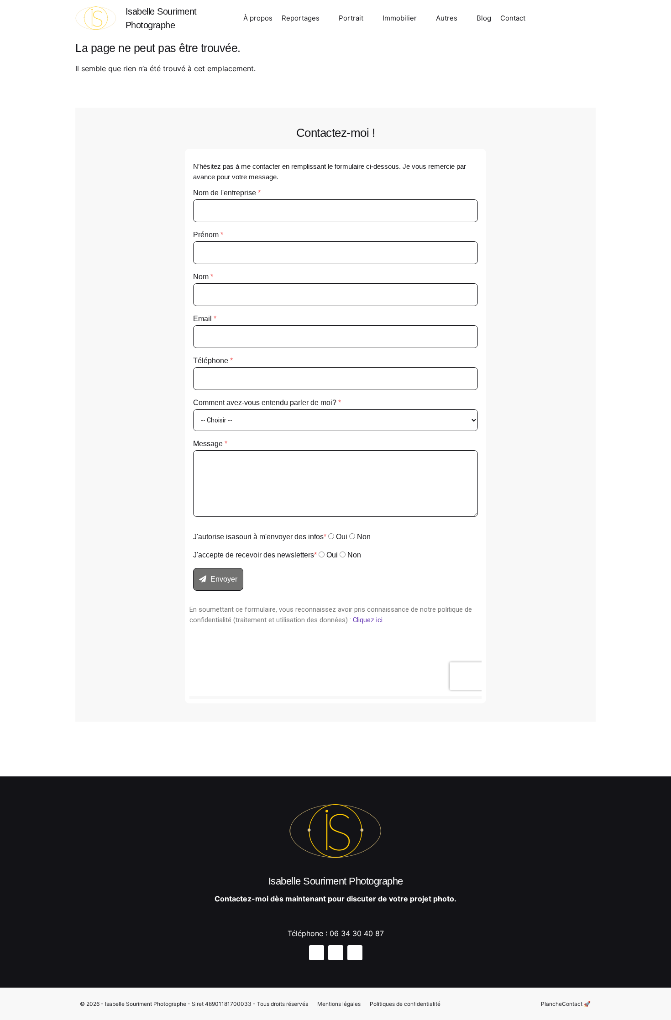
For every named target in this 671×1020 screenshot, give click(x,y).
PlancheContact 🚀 (566, 1003)
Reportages (301, 18)
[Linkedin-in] (571, 19)
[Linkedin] (354, 952)
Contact (512, 18)
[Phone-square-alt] (587, 19)
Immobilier (400, 18)
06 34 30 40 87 (357, 933)
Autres (446, 18)
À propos (258, 18)
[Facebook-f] (555, 19)
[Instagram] (539, 19)
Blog (484, 18)
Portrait (351, 18)
